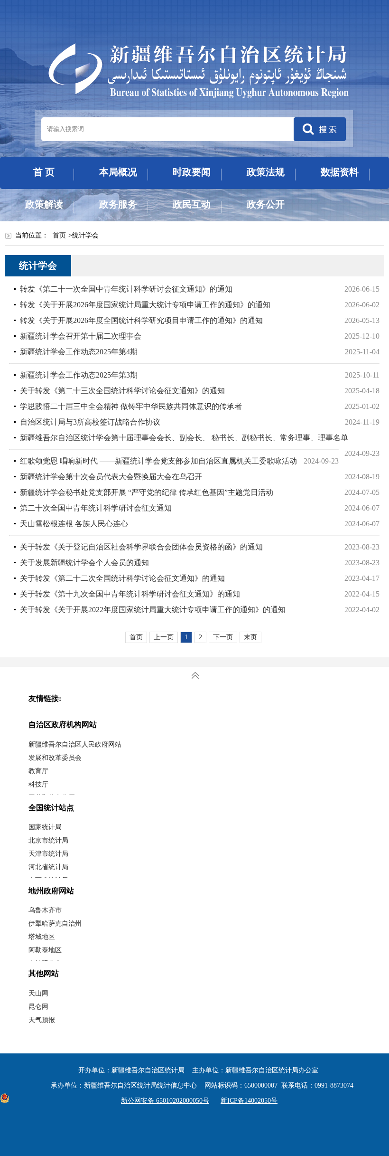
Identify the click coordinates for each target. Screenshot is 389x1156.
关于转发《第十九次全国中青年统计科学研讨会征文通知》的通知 (130, 594)
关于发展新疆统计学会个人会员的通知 (84, 563)
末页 (250, 637)
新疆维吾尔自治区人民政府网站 (74, 744)
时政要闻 (192, 172)
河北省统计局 (48, 867)
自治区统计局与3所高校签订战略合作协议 (90, 422)
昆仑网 (38, 1006)
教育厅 (38, 771)
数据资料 (340, 172)
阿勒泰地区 (45, 950)
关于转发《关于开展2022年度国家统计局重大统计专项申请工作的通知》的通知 (153, 610)
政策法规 (266, 172)
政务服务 (118, 204)
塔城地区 (41, 936)
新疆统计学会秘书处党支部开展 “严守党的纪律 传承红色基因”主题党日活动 (146, 492)
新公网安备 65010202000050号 (165, 1100)
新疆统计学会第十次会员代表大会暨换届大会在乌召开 (111, 477)
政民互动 (192, 204)
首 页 (44, 172)
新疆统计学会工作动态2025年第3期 (79, 375)
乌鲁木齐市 (45, 910)
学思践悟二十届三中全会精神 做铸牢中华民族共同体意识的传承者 (131, 406)
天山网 (38, 993)
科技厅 (38, 784)
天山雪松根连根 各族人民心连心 (74, 524)
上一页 (164, 637)
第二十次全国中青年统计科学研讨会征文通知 (96, 508)
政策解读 (44, 204)
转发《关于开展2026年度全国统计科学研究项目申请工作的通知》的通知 (141, 320)
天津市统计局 (48, 853)
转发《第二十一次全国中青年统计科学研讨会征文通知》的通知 (126, 289)
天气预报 (41, 1019)
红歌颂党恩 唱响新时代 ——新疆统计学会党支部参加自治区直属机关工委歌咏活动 (158, 461)
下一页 (223, 637)
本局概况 (118, 172)
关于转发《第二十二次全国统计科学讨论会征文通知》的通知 (122, 578)
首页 (59, 235)
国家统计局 (45, 827)
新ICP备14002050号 (249, 1100)
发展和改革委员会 (55, 757)
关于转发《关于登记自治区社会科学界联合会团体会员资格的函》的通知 (141, 547)
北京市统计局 (48, 840)
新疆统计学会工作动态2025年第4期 (79, 352)
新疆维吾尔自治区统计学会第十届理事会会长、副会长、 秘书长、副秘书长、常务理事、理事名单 (184, 438)
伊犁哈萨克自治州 (55, 923)
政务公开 (266, 204)
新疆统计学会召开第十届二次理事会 (80, 336)
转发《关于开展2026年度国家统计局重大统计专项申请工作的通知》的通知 (145, 305)
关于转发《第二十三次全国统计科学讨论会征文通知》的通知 (126, 391)
